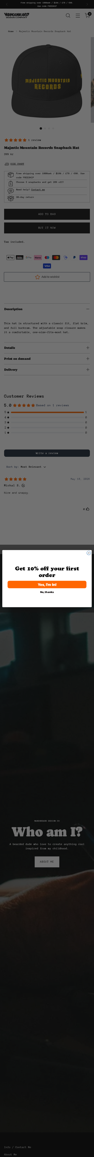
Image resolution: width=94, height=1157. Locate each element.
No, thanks (47, 592)
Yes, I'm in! (47, 584)
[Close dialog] (89, 553)
